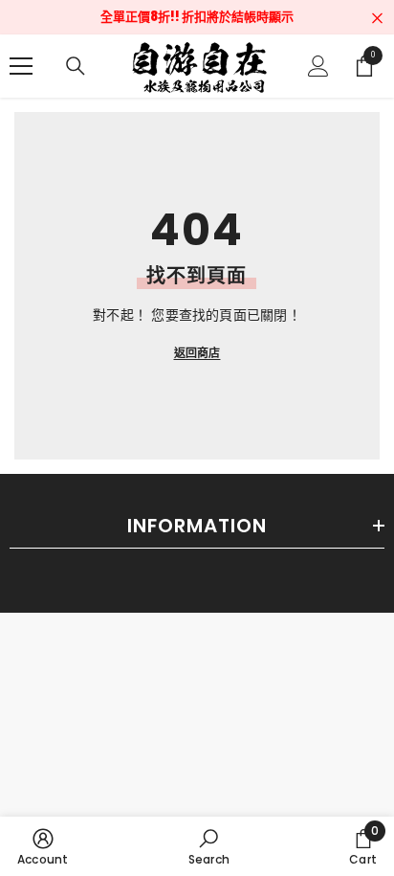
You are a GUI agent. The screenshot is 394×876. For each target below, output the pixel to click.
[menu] (21, 66)
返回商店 (197, 353)
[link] (43, 846)
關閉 (377, 18)
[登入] (318, 66)
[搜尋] (75, 66)
